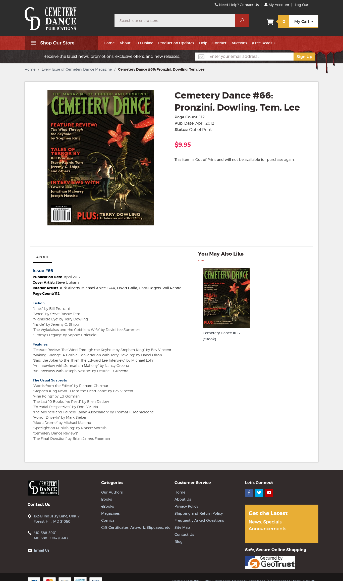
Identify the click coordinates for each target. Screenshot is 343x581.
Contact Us (249, 5)
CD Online (144, 43)
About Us (183, 499)
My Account (278, 5)
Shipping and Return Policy (199, 513)
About (125, 43)
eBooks (107, 506)
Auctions (239, 43)
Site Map (182, 527)
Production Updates (176, 43)
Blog (179, 541)
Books (106, 499)
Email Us (41, 550)
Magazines (110, 513)
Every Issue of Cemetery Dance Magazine (77, 69)
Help (203, 43)
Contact (219, 43)
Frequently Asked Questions (199, 520)
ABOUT (42, 257)
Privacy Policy (186, 506)
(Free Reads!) (263, 43)
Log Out (301, 5)
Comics (108, 520)
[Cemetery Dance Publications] (66, 16)
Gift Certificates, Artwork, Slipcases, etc (135, 527)
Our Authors (112, 492)
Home (109, 43)
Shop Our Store (57, 43)
